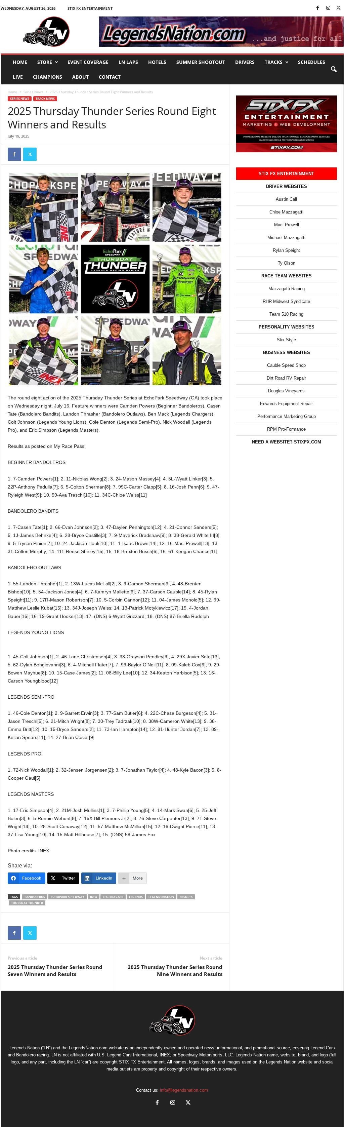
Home (12, 91)
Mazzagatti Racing (286, 288)
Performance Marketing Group (286, 416)
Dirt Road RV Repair (286, 378)
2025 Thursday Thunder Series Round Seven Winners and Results (55, 970)
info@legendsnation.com (184, 1090)
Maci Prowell (286, 224)
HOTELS (157, 62)
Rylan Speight (286, 250)
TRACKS (274, 62)
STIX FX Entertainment (90, 8)
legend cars (113, 897)
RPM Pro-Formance (286, 429)
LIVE (18, 77)
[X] (339, 8)
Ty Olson (286, 263)
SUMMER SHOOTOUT (200, 62)
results (186, 897)
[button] (333, 69)
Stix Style (286, 339)
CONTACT (110, 77)
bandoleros (35, 897)
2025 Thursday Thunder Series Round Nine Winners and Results (175, 970)
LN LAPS (128, 62)
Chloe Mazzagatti (286, 212)
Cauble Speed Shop (286, 365)
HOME (20, 62)
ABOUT (80, 77)
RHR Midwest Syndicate (286, 301)
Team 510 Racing (286, 314)
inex (93, 897)
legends (136, 897)
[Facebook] (318, 8)
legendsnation (161, 897)
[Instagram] (328, 8)
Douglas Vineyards (286, 390)
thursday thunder (27, 903)
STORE (44, 62)
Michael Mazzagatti (286, 237)
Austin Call (286, 199)
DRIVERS (245, 62)
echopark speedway (67, 897)
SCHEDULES (311, 62)
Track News (45, 98)
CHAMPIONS (47, 77)
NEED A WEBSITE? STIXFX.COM (286, 441)
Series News (33, 91)
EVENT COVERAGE (88, 62)
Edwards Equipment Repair (286, 403)
